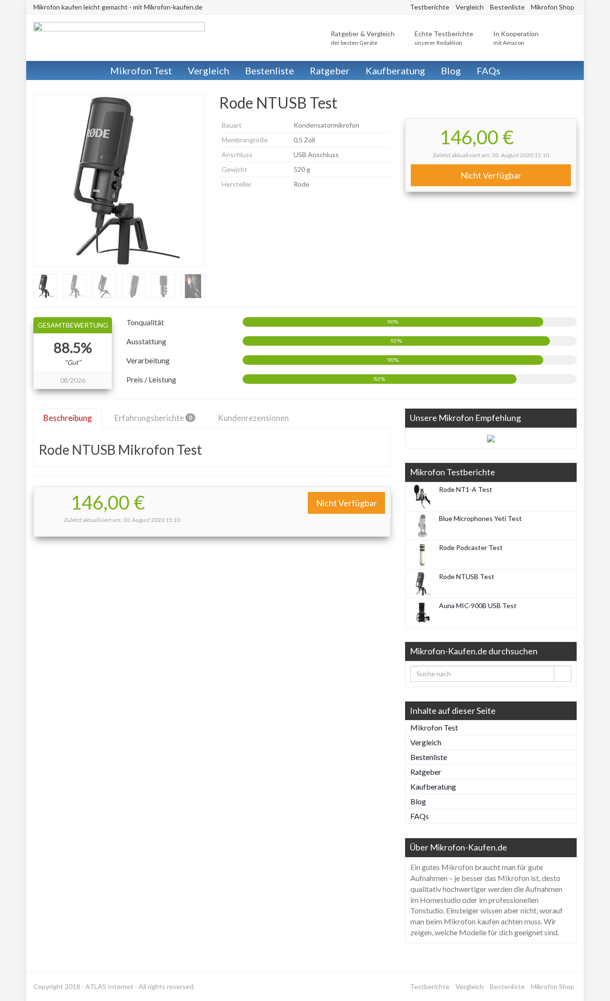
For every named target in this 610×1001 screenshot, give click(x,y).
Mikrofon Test (141, 70)
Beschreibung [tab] (67, 418)
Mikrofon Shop (552, 7)
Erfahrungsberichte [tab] (153, 418)
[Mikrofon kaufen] (119, 38)
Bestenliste (507, 7)
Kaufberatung (395, 70)
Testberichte (429, 7)
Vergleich (470, 7)
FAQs (488, 70)
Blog (451, 70)
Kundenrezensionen (253, 418)
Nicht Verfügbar (490, 175)
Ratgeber (330, 70)
